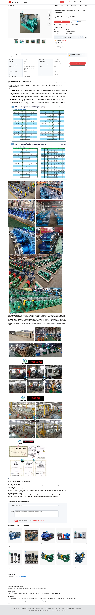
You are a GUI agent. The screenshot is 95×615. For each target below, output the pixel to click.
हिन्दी (62, 608)
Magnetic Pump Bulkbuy (48, 601)
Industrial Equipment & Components (16, 7)
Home (9, 7)
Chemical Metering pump (52, 578)
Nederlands (49, 608)
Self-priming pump (31, 582)
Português (29, 608)
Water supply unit (11, 580)
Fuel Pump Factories (42, 598)
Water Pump (25, 593)
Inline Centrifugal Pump (45, 593)
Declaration (59, 610)
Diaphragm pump (70, 578)
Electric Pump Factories (23, 598)
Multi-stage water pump (52, 580)
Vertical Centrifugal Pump (56, 593)
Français (33, 608)
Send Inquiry (62, 21)
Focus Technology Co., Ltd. (40, 610)
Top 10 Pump (33, 601)
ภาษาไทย (65, 608)
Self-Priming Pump (17, 593)
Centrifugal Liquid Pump (13, 601)
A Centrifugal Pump (51, 598)
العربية (53, 608)
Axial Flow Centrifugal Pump (34, 593)
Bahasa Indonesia (78, 608)
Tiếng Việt (72, 608)
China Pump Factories (12, 598)
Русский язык (38, 608)
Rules (86, 5)
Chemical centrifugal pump (32, 578)
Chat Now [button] (80, 21)
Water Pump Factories (33, 598)
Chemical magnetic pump (12, 578)
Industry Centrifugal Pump (23, 601)
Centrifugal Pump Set (60, 598)
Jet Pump (10, 593)
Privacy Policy (64, 610)
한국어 (56, 608)
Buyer (62, 5)
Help (67, 5)
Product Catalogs (23, 576)
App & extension (73, 5)
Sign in (86, 2)
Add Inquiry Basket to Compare (30, 45)
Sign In (56, 48)
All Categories (11, 5)
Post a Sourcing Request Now (38, 520)
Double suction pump (70, 580)
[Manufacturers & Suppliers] (14, 2)
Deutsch (45, 608)
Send (16, 520)
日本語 (60, 608)
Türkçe (69, 608)
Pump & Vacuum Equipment (27, 7)
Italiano (42, 608)
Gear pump (10, 582)
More (9, 603)
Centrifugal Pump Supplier (71, 598)
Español (25, 608)
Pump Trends (39, 601)
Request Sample (75, 24)
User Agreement (53, 610)
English (22, 608)
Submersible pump (31, 580)
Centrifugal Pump (35, 7)
